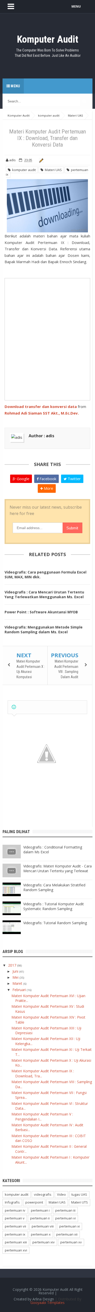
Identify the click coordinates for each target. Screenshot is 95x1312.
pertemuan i (40, 1210)
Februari (19, 989)
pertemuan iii (65, 1210)
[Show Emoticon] (14, 707)
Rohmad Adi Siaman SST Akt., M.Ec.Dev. (42, 413)
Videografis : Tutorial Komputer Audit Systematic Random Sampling (53, 906)
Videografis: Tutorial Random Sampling (55, 922)
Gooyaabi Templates (47, 1302)
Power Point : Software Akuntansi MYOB (41, 612)
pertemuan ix (15, 1234)
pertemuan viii (43, 1226)
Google (22, 478)
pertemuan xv (71, 1242)
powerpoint (34, 1202)
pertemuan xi (69, 1226)
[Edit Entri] (40, 160)
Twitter (74, 478)
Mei (16, 977)
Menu (15, 86)
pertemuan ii (40, 1218)
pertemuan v (15, 1218)
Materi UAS (52, 170)
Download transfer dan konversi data (41, 406)
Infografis (12, 1202)
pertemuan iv (15, 1210)
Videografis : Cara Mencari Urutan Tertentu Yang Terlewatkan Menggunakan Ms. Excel (44, 594)
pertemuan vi (65, 1218)
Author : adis (41, 436)
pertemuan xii (67, 1234)
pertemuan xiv (43, 1242)
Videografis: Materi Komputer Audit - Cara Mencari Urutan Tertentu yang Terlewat (57, 868)
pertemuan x (41, 1234)
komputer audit (23, 170)
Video (61, 1194)
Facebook (47, 478)
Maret (17, 983)
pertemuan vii (15, 1226)
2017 (12, 965)
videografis (42, 1194)
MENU (76, 6)
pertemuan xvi (16, 1250)
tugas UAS (79, 1194)
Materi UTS (79, 1202)
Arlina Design (43, 1299)
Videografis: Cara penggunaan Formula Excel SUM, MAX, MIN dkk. (45, 574)
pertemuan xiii (16, 1242)
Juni (15, 971)
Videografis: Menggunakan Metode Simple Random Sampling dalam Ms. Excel (44, 629)
